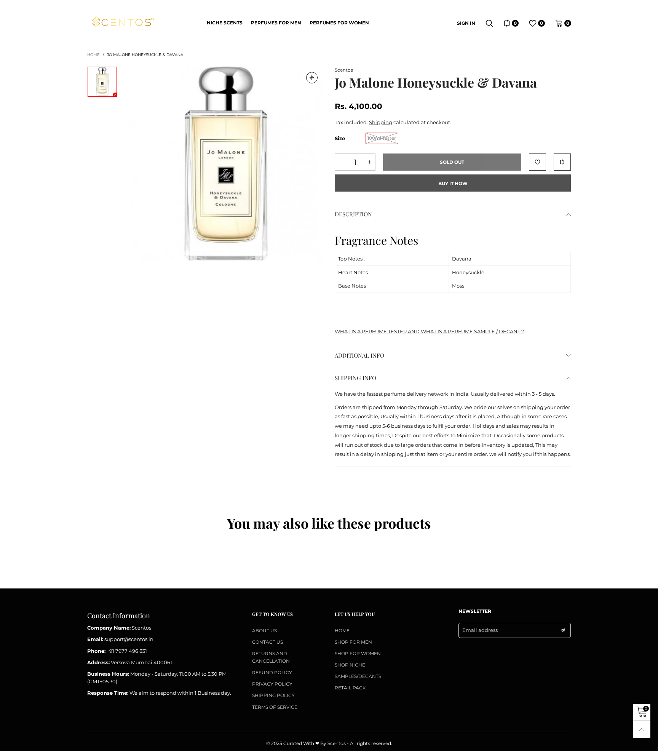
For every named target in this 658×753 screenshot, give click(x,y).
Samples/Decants (358, 676)
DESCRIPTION (353, 214)
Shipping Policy (273, 695)
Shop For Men (353, 642)
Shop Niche (350, 665)
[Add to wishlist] (537, 162)
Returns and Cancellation (271, 657)
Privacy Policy (272, 684)
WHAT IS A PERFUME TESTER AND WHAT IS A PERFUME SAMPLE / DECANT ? (429, 331)
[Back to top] (641, 729)
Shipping (380, 122)
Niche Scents (225, 23)
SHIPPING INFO (355, 378)
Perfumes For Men (276, 23)
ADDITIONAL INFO (359, 355)
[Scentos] (123, 22)
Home (342, 630)
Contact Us (267, 642)
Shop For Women (358, 653)
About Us (264, 630)
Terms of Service (274, 707)
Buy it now (453, 183)
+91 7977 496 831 (127, 651)
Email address (480, 630)
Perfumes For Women (339, 23)
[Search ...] (489, 23)
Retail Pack (350, 688)
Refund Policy (272, 672)
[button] (341, 162)
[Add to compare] (562, 162)
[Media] (312, 77)
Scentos (344, 70)
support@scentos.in (128, 639)
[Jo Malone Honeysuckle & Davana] (225, 163)
